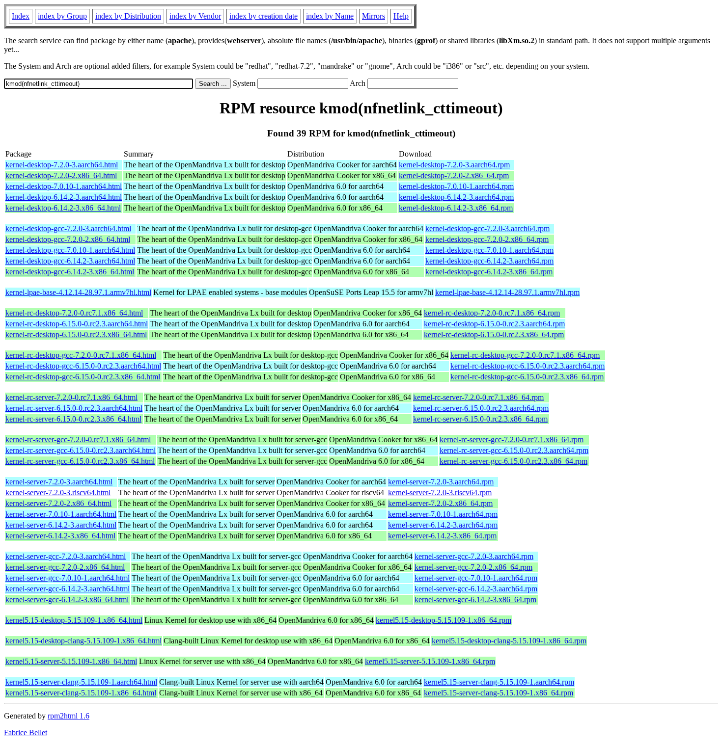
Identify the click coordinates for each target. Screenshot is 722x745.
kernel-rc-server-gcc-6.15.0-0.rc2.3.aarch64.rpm (514, 450)
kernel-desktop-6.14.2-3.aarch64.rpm (456, 197)
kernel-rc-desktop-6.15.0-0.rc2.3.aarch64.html (76, 323)
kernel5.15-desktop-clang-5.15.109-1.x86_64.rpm (509, 641)
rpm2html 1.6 (68, 716)
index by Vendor (195, 16)
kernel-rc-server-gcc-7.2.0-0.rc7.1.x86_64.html (78, 439)
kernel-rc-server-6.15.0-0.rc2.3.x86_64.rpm (480, 419)
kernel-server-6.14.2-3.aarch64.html (60, 525)
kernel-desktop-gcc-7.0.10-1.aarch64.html (70, 250)
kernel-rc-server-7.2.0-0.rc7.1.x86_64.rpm (478, 397)
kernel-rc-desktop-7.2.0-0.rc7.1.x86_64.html (74, 313)
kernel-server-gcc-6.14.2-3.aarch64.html (67, 589)
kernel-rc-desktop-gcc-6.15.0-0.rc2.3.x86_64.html (82, 376)
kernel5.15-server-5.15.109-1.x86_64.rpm (430, 661)
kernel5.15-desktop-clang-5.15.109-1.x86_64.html (83, 641)
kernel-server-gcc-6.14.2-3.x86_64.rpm (475, 599)
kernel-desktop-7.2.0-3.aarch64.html (61, 164)
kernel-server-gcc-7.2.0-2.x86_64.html (65, 567)
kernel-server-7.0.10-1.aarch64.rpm (443, 514)
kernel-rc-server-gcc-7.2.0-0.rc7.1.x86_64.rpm (511, 439)
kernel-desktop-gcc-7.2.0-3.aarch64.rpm (487, 228)
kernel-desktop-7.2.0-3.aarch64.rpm (454, 164)
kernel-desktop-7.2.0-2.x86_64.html (61, 175)
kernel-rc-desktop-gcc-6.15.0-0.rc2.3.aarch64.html (83, 366)
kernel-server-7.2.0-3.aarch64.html (58, 482)
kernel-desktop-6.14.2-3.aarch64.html (63, 197)
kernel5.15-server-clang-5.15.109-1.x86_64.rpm (498, 693)
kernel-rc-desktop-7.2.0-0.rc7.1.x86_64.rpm (492, 313)
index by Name (330, 16)
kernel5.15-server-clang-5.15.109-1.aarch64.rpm (499, 682)
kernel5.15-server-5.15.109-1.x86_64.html (71, 661)
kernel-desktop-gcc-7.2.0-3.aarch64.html (68, 228)
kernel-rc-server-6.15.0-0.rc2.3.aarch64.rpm (481, 408)
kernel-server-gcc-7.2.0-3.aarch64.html (65, 556)
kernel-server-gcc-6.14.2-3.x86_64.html (67, 599)
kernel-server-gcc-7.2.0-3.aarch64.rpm (474, 556)
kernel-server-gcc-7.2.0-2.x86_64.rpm (473, 567)
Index (20, 16)
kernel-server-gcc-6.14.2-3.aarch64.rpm (476, 589)
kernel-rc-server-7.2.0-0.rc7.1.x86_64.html (71, 397)
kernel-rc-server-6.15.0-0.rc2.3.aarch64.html (73, 408)
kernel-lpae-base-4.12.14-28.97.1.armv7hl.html (78, 292)
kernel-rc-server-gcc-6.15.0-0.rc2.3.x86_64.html (80, 461)
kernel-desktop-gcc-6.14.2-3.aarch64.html (70, 261)
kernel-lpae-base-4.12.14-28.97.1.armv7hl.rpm (507, 292)
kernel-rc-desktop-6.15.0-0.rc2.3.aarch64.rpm (494, 323)
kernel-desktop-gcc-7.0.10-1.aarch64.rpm (489, 250)
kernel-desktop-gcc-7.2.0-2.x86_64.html (67, 239)
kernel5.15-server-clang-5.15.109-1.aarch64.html (81, 682)
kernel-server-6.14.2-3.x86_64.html (60, 536)
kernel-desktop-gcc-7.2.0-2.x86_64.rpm (487, 239)
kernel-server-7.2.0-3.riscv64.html (58, 492)
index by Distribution (128, 16)
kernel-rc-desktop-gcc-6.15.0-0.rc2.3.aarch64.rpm (527, 366)
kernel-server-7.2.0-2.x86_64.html (58, 503)
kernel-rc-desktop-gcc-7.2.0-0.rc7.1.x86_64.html (80, 355)
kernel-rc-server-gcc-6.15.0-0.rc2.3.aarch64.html (80, 450)
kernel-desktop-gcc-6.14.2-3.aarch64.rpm (489, 261)
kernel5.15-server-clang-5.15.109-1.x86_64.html (80, 693)
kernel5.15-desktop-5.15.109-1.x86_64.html (73, 620)
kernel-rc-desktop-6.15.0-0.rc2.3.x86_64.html (76, 334)
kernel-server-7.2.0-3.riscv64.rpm (440, 492)
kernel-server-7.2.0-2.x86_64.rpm (440, 503)
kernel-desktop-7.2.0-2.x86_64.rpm (454, 175)
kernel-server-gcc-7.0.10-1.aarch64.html (67, 578)
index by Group (62, 16)
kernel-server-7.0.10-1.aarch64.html (60, 514)
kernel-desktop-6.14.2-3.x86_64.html (63, 208)
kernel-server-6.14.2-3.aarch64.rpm (443, 525)
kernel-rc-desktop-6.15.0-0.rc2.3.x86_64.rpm (494, 334)
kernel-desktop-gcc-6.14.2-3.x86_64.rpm (489, 271)
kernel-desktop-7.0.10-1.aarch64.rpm (456, 186)
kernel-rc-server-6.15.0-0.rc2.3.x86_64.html (73, 419)
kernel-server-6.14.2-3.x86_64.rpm (442, 536)
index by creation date (263, 16)
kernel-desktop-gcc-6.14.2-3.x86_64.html (69, 271)
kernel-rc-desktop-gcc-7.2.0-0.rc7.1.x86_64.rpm (525, 355)
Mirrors (373, 16)
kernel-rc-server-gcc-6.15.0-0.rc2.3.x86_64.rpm (513, 461)
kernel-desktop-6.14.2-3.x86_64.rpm (456, 208)
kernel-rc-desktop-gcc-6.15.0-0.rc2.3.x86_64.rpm (527, 376)
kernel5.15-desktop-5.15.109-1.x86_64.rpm (443, 620)
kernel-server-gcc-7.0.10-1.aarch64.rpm (476, 578)
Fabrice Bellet (25, 732)
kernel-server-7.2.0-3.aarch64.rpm (441, 482)
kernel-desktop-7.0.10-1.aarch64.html (63, 186)
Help (401, 16)
